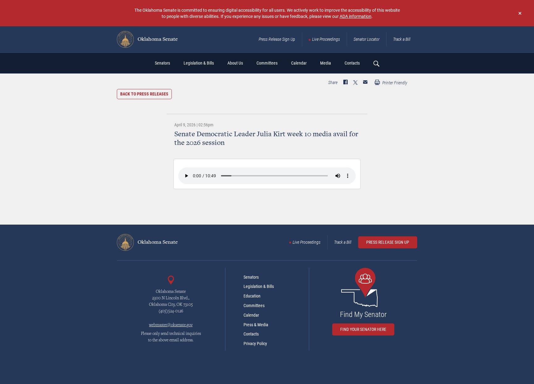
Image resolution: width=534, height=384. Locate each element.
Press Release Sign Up (277, 39)
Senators (251, 277)
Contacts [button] (352, 63)
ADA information (355, 16)
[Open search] (376, 63)
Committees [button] (267, 63)
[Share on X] (355, 83)
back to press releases (144, 93)
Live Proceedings (326, 39)
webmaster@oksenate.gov (171, 325)
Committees (254, 305)
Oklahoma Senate (157, 39)
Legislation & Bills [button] (199, 63)
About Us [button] (235, 63)
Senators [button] (162, 63)
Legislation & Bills (259, 286)
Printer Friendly (394, 82)
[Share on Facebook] (345, 83)
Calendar (251, 315)
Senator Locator (366, 39)
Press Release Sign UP (387, 242)
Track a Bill (401, 39)
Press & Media (256, 324)
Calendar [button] (299, 63)
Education (252, 295)
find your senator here (363, 329)
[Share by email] (365, 83)
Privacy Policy (255, 343)
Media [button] (325, 63)
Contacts (251, 333)
